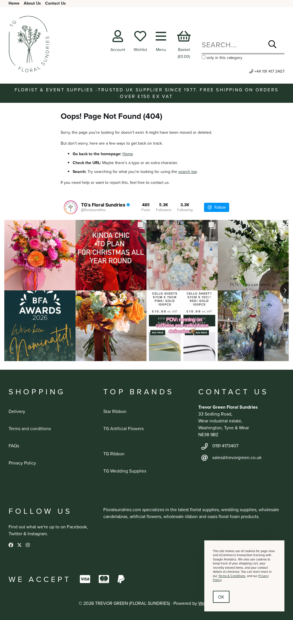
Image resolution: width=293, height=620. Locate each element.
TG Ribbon (113, 453)
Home (14, 3)
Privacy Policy (22, 463)
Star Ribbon (114, 411)
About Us (32, 3)
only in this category (223, 57)
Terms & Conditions (231, 576)
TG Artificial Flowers (123, 428)
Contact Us (55, 3)
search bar (187, 171)
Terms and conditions (30, 428)
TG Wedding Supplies (124, 471)
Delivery (17, 411)
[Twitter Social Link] (20, 545)
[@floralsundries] (70, 207)
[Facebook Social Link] (11, 545)
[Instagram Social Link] (28, 545)
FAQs (14, 445)
